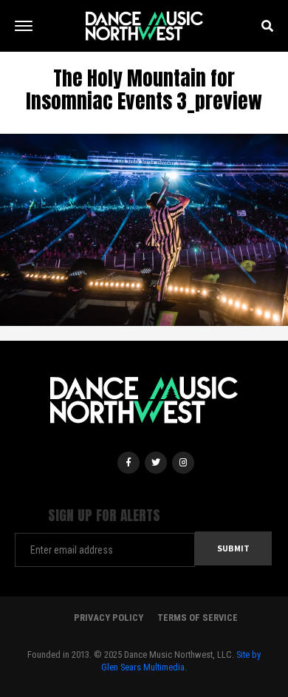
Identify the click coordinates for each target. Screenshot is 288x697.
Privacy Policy (108, 617)
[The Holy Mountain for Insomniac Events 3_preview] (144, 228)
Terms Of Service (197, 617)
